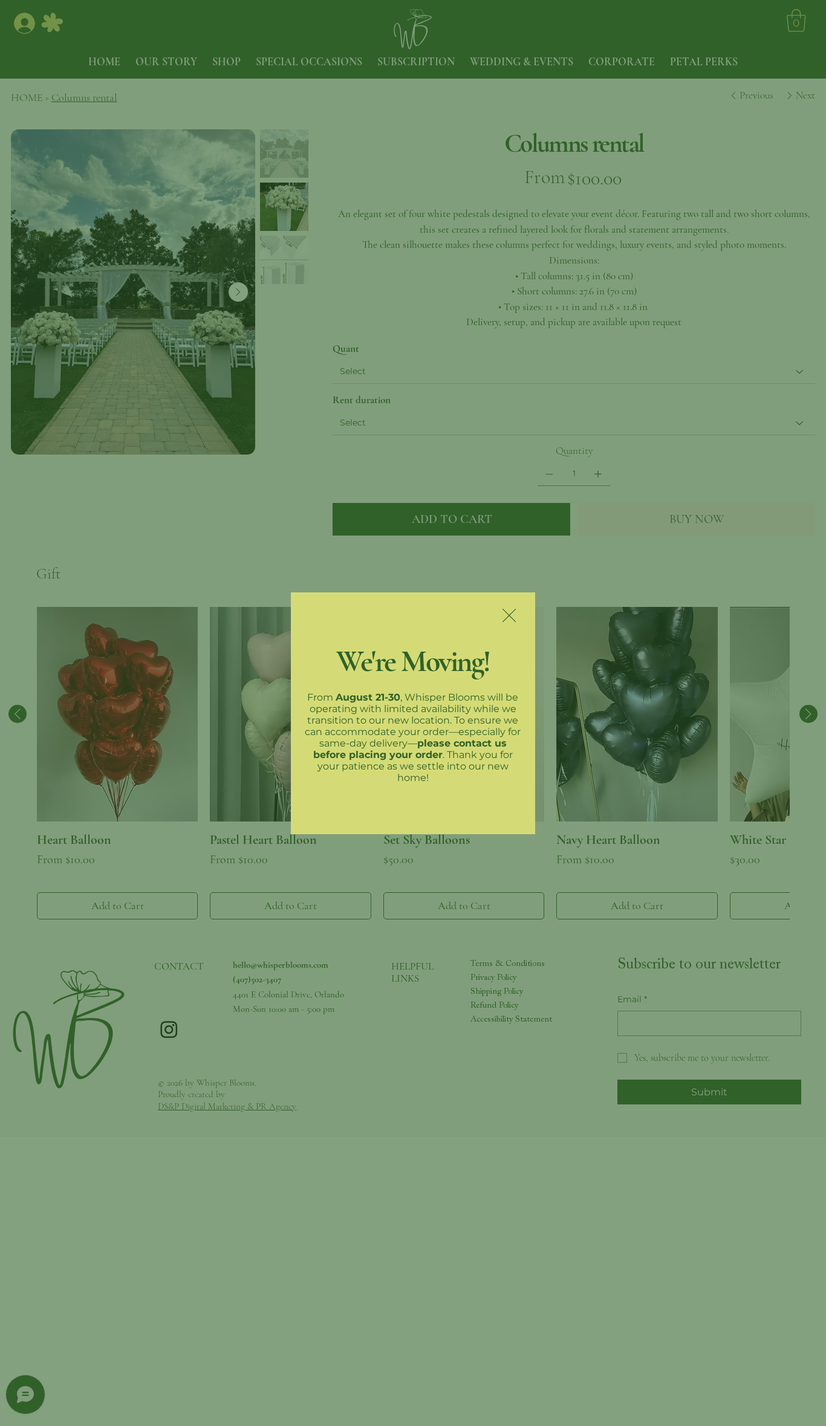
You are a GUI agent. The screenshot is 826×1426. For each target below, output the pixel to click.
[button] (509, 616)
